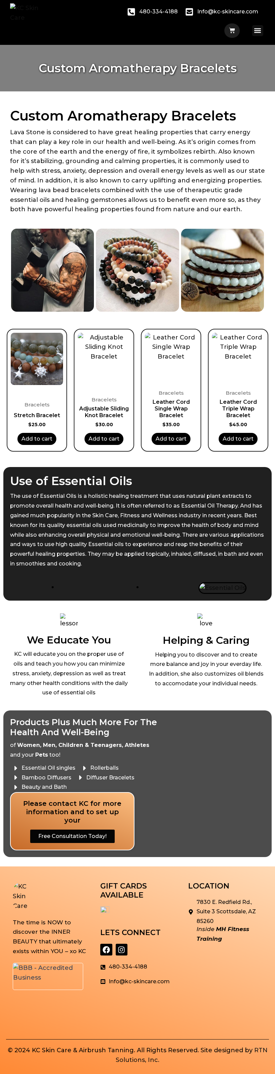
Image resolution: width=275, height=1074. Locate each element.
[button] (257, 30)
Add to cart (36, 439)
